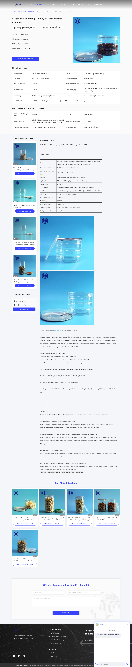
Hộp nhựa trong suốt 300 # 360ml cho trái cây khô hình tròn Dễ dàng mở (107, 519)
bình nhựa (79, 472)
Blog (89, 4)
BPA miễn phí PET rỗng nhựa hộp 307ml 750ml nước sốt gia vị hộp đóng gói (79, 519)
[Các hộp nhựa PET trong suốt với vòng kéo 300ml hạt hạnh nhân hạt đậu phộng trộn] (25, 543)
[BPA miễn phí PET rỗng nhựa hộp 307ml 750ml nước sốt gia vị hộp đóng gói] (80, 502)
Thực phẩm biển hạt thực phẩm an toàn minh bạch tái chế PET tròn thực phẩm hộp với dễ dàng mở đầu (24, 170)
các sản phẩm (22, 12)
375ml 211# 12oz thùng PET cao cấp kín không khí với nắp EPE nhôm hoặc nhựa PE (24, 244)
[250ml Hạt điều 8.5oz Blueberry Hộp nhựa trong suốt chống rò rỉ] (25, 502)
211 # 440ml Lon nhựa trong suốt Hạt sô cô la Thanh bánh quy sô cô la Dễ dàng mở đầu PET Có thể (52, 519)
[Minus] (127, 625)
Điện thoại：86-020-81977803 (23, 635)
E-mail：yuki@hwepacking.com (24, 638)
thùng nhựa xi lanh (54, 472)
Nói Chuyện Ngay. (24, 58)
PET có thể (31, 12)
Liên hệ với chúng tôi (67, 5)
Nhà (30, 4)
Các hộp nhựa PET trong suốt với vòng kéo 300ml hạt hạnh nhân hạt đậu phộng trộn (25, 560)
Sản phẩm (39, 4)
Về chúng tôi (51, 4)
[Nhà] (19, 4)
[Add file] (96, 664)
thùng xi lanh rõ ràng (68, 472)
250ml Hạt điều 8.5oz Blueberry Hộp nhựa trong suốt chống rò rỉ (25, 519)
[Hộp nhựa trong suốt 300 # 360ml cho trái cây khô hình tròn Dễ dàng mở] (107, 502)
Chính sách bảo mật (21, 665)
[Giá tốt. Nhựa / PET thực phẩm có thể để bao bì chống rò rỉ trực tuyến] (24, 191)
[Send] (127, 664)
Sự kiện (81, 4)
